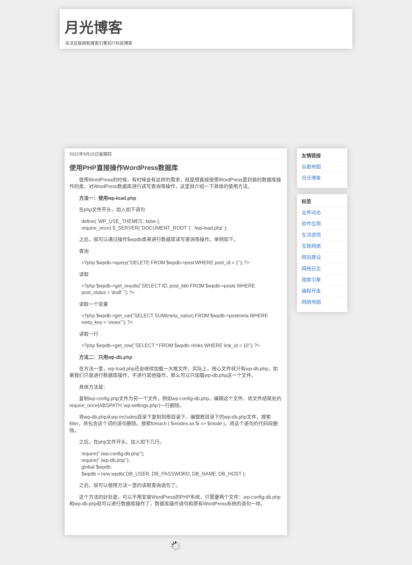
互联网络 (311, 246)
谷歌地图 (311, 166)
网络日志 (311, 268)
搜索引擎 (311, 279)
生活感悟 (311, 234)
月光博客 (93, 28)
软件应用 (311, 223)
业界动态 (311, 212)
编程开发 (311, 290)
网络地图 (311, 302)
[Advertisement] (206, 94)
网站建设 (311, 257)
